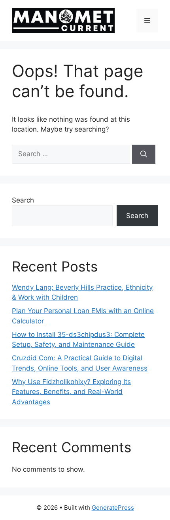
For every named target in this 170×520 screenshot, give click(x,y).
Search (23, 200)
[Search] (143, 154)
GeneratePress (113, 507)
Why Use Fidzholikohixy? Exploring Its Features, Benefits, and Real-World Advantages (71, 392)
